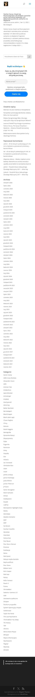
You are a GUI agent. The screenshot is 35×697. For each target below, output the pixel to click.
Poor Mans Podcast (10, 544)
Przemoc (6, 547)
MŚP (5, 523)
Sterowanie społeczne (11, 598)
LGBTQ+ (6, 505)
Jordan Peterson (9, 484)
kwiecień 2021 (8, 364)
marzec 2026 (8, 198)
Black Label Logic (9, 417)
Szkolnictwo (7, 611)
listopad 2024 (8, 246)
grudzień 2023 (8, 279)
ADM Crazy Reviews (10, 378)
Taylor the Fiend (9, 613)
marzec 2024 (8, 270)
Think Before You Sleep (11, 620)
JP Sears (6, 487)
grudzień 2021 (8, 352)
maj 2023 (6, 300)
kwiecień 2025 (8, 231)
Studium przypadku (10, 604)
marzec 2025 (8, 234)
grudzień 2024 (8, 243)
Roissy (6, 577)
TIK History (7, 623)
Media (6, 511)
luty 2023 (6, 309)
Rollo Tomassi (8, 580)
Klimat (6, 496)
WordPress (24, 694)
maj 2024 (6, 264)
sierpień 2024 (8, 255)
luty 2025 (6, 237)
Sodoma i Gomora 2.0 (10, 592)
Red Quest (7, 556)
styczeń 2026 (8, 204)
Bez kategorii (8, 25)
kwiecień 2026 (8, 195)
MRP (5, 520)
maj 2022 (6, 337)
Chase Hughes (8, 420)
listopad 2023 (8, 282)
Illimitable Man (8, 465)
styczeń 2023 (8, 312)
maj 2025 (6, 228)
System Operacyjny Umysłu (12, 608)
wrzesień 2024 (8, 252)
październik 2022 (9, 322)
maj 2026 (6, 192)
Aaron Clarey (8, 375)
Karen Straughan (9, 490)
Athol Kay (7, 405)
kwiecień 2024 (8, 267)
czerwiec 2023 (8, 297)
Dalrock (6, 426)
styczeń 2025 (8, 240)
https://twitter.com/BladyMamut (14, 102)
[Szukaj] (29, 57)
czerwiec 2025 (8, 225)
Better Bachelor (9, 408)
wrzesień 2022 (8, 324)
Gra (5, 456)
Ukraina (6, 629)
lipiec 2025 (7, 222)
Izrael (5, 472)
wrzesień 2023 (8, 288)
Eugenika (6, 444)
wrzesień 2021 (8, 361)
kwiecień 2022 (8, 340)
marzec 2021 (8, 367)
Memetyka (7, 514)
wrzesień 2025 (8, 216)
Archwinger (7, 396)
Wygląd (6, 644)
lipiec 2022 (7, 331)
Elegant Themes (24, 692)
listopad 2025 (8, 210)
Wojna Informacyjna (10, 638)
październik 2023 (9, 285)
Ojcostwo (6, 532)
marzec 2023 (8, 306)
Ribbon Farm (8, 568)
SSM (5, 595)
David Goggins (8, 429)
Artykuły (6, 399)
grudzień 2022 (8, 315)
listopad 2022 (8, 319)
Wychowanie (8, 641)
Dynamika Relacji (9, 435)
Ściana (6, 586)
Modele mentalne (9, 517)
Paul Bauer (7, 541)
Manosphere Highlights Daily (13, 508)
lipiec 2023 (7, 294)
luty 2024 (6, 273)
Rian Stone (7, 565)
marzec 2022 (8, 343)
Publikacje (7, 550)
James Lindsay (8, 475)
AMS (5, 384)
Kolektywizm (8, 499)
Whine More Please (10, 632)
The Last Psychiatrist (10, 617)
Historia (6, 459)
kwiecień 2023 (8, 303)
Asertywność (8, 402)
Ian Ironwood (8, 463)
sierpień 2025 (8, 219)
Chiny (5, 423)
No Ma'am (7, 526)
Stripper (6, 601)
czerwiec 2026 (8, 189)
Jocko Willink (8, 481)
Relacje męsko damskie (11, 559)
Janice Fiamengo (9, 478)
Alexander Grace (9, 381)
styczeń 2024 (8, 276)
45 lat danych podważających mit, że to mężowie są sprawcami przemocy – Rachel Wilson (17, 146)
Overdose (7, 535)
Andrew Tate (8, 387)
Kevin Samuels (8, 493)
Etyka (5, 441)
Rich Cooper (7, 571)
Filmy (5, 450)
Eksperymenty (8, 438)
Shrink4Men (7, 589)
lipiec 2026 (7, 186)
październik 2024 (9, 249)
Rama (5, 553)
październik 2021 (9, 358)
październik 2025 (9, 213)
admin (17, 22)
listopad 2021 (8, 355)
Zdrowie (6, 650)
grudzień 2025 (8, 207)
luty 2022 (6, 346)
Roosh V (6, 583)
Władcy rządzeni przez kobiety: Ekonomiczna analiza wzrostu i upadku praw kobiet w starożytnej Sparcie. (17, 161)
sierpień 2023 (8, 291)
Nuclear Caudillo (9, 529)
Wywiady (6, 647)
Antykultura (7, 390)
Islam (5, 469)
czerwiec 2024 (8, 261)
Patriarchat (7, 538)
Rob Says (6, 574)
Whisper (6, 635)
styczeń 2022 (8, 349)
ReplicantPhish (8, 562)
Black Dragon (8, 414)
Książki (6, 502)
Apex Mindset (8, 393)
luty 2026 (6, 201)
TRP (5, 626)
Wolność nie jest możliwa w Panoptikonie (17, 110)
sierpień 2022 (8, 328)
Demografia (7, 432)
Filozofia (6, 453)
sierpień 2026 (8, 183)
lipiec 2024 (7, 258)
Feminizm (7, 447)
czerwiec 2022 (8, 334)
